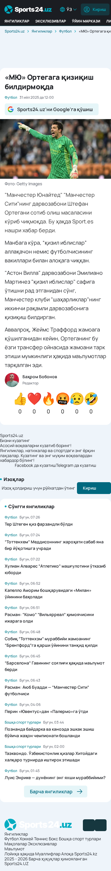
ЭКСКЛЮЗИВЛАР (50, 21)
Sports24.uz (15, 31)
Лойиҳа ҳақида (19, 854)
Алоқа (67, 854)
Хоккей (26, 838)
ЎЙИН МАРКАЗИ (86, 21)
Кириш (99, 9)
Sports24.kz (85, 854)
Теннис (41, 838)
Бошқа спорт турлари (80, 838)
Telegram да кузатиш (76, 465)
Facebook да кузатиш (35, 465)
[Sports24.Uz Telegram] (101, 825)
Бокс (53, 838)
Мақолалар (15, 843)
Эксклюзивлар (42, 843)
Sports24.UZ (16, 863)
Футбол (65, 31)
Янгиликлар (42, 31)
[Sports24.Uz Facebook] (89, 825)
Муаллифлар (47, 854)
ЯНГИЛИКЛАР (16, 21)
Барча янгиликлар (51, 791)
